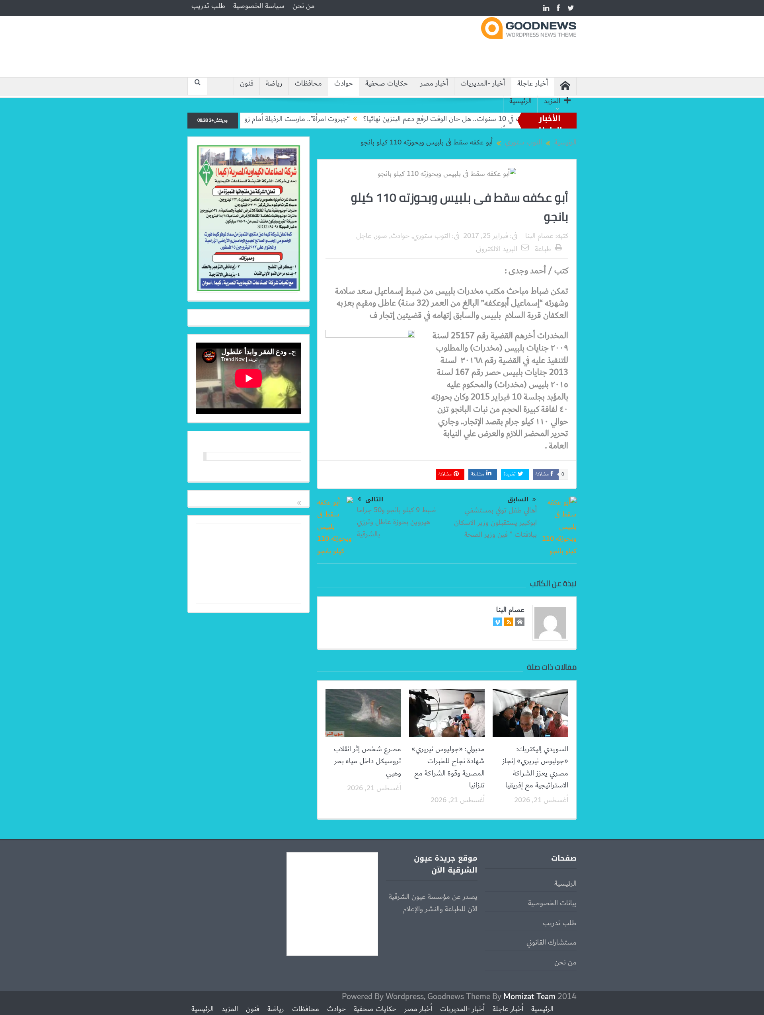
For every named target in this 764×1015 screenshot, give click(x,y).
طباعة (543, 249)
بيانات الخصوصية (552, 903)
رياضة (274, 84)
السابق (517, 500)
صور (381, 236)
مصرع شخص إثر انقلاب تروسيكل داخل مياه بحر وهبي (367, 761)
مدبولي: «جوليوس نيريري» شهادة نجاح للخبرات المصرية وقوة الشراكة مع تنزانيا (448, 767)
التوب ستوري (431, 236)
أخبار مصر (434, 84)
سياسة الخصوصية (259, 6)
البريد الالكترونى (496, 249)
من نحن (303, 6)
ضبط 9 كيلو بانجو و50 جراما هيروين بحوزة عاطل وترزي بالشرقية (396, 522)
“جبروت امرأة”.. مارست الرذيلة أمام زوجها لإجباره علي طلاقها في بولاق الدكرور (273, 119)
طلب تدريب (208, 6)
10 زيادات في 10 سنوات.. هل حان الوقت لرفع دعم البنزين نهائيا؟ (483, 119)
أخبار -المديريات (482, 84)
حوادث (343, 84)
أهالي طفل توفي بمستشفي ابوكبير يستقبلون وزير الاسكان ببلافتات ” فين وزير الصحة (495, 522)
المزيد (552, 101)
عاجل (364, 236)
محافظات (308, 84)
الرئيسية (520, 101)
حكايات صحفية (386, 84)
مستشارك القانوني (551, 942)
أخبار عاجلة (532, 84)
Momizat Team (529, 996)
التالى (374, 499)
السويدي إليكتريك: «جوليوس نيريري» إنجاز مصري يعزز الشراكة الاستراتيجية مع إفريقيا (535, 767)
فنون (246, 84)
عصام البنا (539, 236)
